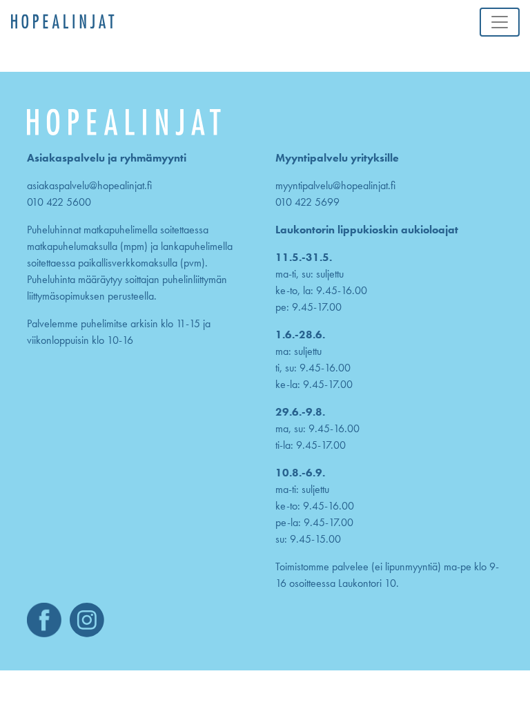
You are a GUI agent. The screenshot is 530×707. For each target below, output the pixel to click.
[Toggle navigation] (500, 22)
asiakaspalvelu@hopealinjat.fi (89, 185)
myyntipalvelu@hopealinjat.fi (335, 185)
